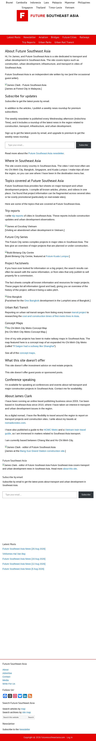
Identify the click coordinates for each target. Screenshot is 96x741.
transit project (79, 312)
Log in (69, 737)
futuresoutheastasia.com (53, 737)
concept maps (27, 353)
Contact (6, 676)
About (5, 669)
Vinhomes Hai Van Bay (14, 554)
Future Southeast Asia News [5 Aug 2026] (23, 569)
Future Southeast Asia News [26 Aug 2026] (23, 549)
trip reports (17, 215)
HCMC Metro (51, 429)
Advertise (7, 673)
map (23, 709)
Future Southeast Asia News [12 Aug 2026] (23, 564)
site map (26, 712)
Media (5, 680)
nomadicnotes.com (15, 423)
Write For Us (8, 684)
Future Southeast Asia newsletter (46, 153)
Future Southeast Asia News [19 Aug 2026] (23, 559)
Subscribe (83, 145)
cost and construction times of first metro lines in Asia (50, 316)
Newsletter (24, 729)
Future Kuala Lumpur (57, 256)
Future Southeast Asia (48, 16)
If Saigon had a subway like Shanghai (34, 346)
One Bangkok (31, 300)
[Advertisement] (50, 28)
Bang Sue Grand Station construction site (42, 451)
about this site (70, 468)
